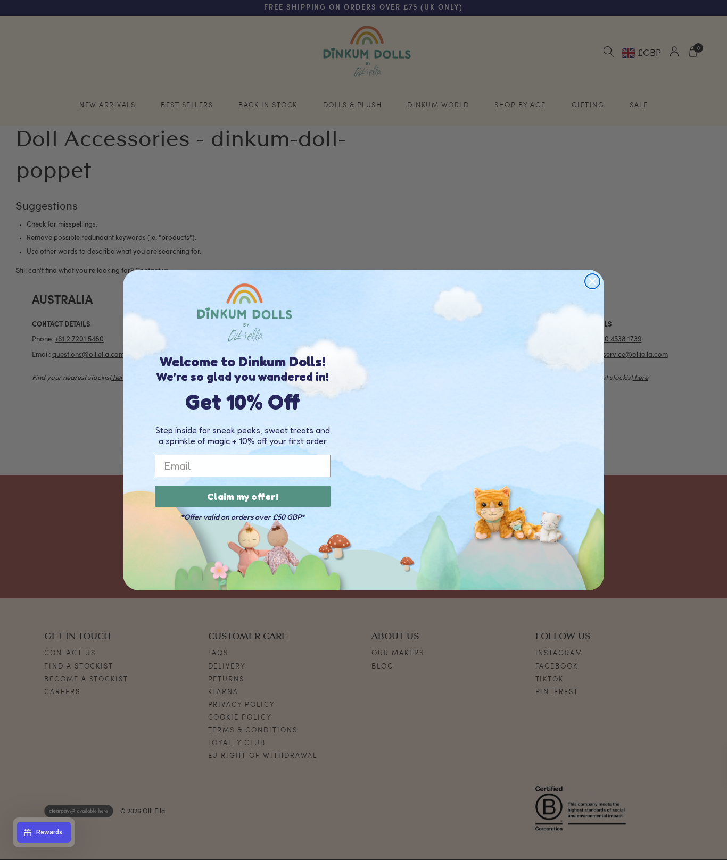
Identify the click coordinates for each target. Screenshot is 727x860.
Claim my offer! (242, 496)
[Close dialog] (592, 281)
